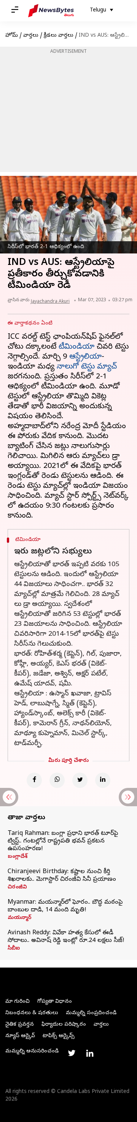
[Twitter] (80, 780)
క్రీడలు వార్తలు (58, 35)
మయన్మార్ (20, 918)
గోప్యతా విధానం (54, 1001)
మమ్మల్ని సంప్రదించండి (91, 1013)
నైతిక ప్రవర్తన (19, 1024)
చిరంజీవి (17, 887)
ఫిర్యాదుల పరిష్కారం (63, 1024)
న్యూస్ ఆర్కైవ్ (20, 1036)
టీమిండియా (76, 347)
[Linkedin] (102, 780)
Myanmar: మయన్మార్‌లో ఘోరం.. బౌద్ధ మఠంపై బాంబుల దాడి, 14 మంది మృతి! (65, 906)
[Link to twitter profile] (71, 1053)
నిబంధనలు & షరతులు (31, 1013)
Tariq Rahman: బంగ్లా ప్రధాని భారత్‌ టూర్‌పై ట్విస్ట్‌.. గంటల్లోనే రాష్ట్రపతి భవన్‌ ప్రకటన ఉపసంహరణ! (63, 841)
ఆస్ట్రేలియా (85, 357)
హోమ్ (11, 35)
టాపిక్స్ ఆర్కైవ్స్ (59, 1036)
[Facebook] (34, 780)
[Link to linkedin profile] (90, 1053)
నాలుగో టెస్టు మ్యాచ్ (87, 367)
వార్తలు (30, 35)
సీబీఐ (14, 948)
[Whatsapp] (57, 780)
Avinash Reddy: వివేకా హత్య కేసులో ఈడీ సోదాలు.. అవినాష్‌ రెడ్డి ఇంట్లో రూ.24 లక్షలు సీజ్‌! (66, 937)
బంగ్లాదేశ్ (17, 857)
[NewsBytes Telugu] (51, 11)
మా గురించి (17, 1001)
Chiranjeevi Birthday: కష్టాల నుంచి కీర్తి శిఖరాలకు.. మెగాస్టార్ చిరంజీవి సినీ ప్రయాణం (62, 875)
